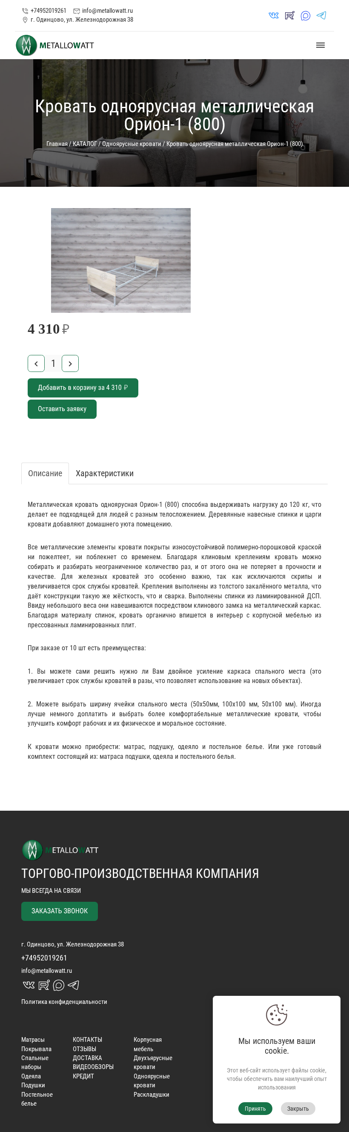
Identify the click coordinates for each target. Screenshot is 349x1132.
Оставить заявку (62, 409)
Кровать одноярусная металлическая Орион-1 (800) (234, 144)
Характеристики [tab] (105, 473)
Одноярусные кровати (131, 144)
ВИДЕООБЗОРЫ (93, 1067)
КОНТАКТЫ (87, 1039)
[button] (206, 216)
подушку (161, 747)
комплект (41, 756)
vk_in (273, 15)
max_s (305, 15)
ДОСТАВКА (87, 1058)
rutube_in (289, 15)
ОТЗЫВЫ (84, 1049)
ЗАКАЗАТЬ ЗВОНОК (59, 911)
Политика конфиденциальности (64, 1002)
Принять (255, 1108)
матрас (134, 747)
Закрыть (298, 1108)
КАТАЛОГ (85, 144)
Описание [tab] (45, 473)
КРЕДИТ (83, 1076)
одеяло (188, 747)
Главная (57, 144)
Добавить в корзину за (83, 388)
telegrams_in (321, 15)
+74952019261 (43, 10)
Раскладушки (151, 1094)
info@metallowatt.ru (103, 11)
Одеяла (31, 1076)
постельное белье (236, 747)
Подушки (33, 1085)
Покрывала (36, 1049)
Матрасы (33, 1039)
